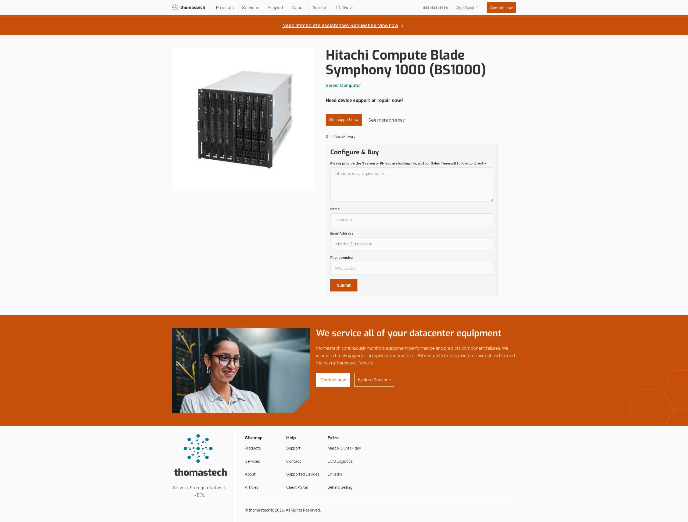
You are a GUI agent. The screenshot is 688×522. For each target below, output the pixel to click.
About (298, 7)
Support (276, 7)
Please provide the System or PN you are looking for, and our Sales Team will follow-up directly (408, 163)
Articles (319, 7)
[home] (189, 7)
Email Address (341, 233)
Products (225, 7)
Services (250, 7)
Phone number (342, 257)
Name (335, 209)
